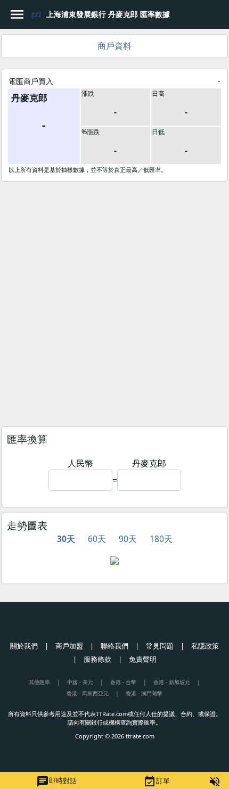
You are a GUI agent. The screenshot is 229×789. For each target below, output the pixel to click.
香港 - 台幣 (123, 682)
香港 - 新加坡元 (171, 682)
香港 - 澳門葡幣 (144, 693)
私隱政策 (205, 646)
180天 (161, 539)
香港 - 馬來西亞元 (88, 693)
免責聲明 (143, 659)
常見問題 (160, 646)
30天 (66, 539)
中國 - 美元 (80, 682)
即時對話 (56, 781)
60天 (97, 539)
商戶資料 (114, 46)
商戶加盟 (69, 646)
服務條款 (97, 659)
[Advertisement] (114, 301)
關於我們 (24, 646)
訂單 (156, 781)
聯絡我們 (114, 646)
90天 (128, 539)
